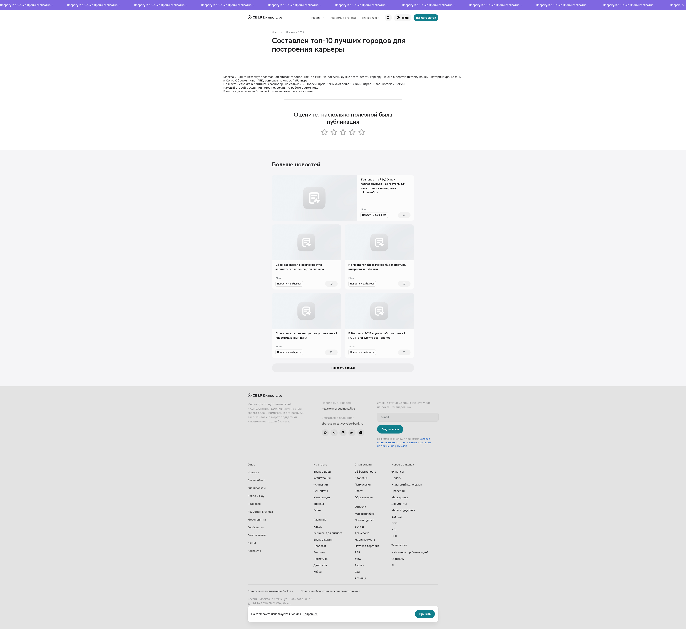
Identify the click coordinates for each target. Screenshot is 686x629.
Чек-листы (321, 491)
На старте (320, 464)
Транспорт (362, 533)
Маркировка (399, 497)
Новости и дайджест (374, 214)
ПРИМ (252, 543)
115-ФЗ (396, 516)
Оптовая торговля (367, 546)
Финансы (397, 471)
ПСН (394, 536)
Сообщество (256, 527)
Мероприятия (257, 519)
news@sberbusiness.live (338, 408)
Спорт (359, 491)
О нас (251, 464)
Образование (364, 497)
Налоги (396, 478)
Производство (364, 520)
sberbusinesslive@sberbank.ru (342, 423)
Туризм (359, 565)
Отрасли (360, 506)
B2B (357, 552)
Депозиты (320, 565)
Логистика (321, 559)
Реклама (319, 552)
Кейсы (318, 571)
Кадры (318, 526)
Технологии (399, 545)
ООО (394, 523)
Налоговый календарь (406, 484)
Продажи (320, 546)
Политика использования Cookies (270, 591)
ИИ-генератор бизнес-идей (409, 552)
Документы (399, 504)
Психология (363, 484)
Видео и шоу (256, 496)
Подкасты (254, 504)
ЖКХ (358, 559)
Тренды (319, 504)
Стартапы (397, 559)
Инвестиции (322, 497)
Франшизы (321, 484)
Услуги (359, 526)
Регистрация (322, 478)
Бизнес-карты (323, 539)
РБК (260, 80)
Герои (317, 510)
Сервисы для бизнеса (328, 533)
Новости (277, 32)
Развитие (320, 519)
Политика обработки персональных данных (330, 591)
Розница (360, 578)
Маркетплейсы (365, 514)
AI (392, 565)
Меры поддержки (403, 510)
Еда (357, 571)
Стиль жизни (363, 464)
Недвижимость (365, 539)
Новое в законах (402, 464)
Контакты (254, 551)
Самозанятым (257, 535)
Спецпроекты (257, 488)
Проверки (398, 491)
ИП (393, 529)
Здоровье (361, 478)
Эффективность (365, 471)
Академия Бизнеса (343, 17)
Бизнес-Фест (370, 17)
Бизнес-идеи (322, 471)
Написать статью (426, 17)
